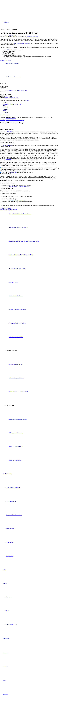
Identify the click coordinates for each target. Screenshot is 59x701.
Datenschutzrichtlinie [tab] (5, 203)
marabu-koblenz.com (32, 36)
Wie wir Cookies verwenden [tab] (7, 129)
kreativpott (26, 100)
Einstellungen (20, 120)
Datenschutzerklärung (5, 208)
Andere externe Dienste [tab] (5, 173)
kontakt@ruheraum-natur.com (11, 97)
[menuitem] (31, 302)
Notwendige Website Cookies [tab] (7, 142)
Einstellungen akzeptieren (6, 120)
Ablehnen (14, 120)
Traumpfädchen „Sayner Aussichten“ (21, 43)
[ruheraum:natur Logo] (11, 7)
